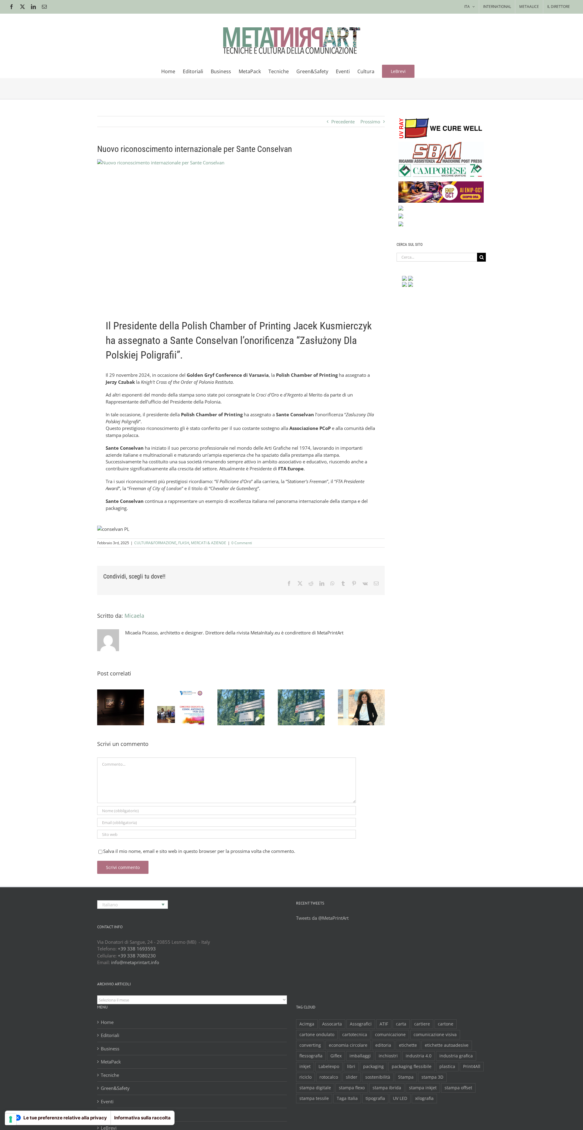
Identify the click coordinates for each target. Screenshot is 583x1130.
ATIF (384, 1024)
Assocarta (332, 1024)
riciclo (305, 1077)
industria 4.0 (418, 1056)
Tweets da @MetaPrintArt (322, 918)
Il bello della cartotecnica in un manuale (173, 691)
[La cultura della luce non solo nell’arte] (120, 707)
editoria (383, 1045)
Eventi (107, 1101)
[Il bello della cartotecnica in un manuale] (180, 707)
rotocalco (328, 1077)
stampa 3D (432, 1077)
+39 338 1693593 (137, 949)
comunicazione (390, 1034)
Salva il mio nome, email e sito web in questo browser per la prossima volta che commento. (199, 851)
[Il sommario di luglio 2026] (240, 707)
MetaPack (111, 1062)
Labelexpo (329, 1066)
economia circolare (348, 1045)
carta (401, 1024)
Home (107, 1022)
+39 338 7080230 (137, 956)
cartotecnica (354, 1034)
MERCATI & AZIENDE (208, 542)
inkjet (305, 1066)
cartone (445, 1024)
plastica (447, 1066)
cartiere (422, 1024)
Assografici (361, 1024)
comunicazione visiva (435, 1034)
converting (310, 1045)
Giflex (336, 1056)
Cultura (108, 1114)
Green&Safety (115, 1088)
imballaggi (360, 1056)
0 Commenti (241, 542)
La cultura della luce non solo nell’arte (112, 691)
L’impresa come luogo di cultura (353, 691)
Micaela (134, 615)
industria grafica (456, 1056)
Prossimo (370, 121)
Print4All (471, 1066)
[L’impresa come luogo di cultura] (361, 707)
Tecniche (110, 1075)
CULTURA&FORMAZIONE (155, 542)
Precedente (343, 121)
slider (351, 1077)
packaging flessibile (411, 1066)
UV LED (400, 1098)
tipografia (375, 1098)
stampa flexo (352, 1088)
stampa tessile (314, 1098)
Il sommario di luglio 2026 (233, 696)
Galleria (128, 691)
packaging (373, 1066)
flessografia (310, 1056)
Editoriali (110, 1035)
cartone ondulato (316, 1034)
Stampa (406, 1077)
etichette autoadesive (447, 1045)
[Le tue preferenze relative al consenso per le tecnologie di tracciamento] (10, 1119)
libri (351, 1066)
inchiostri (388, 1056)
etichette (408, 1045)
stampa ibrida (387, 1088)
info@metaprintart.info (135, 962)
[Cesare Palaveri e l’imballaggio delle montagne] (301, 707)
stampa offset (458, 1088)
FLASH (183, 542)
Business (110, 1049)
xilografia (424, 1098)
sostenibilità (377, 1077)
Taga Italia (347, 1098)
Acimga (306, 1024)
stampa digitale (315, 1088)
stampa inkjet (423, 1088)
